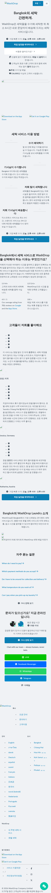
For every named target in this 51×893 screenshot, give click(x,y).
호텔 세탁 (12, 838)
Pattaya (39, 765)
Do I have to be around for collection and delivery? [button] (23, 579)
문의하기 (23, 719)
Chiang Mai (38, 747)
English (11, 743)
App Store (12, 309)
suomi (10, 767)
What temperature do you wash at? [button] (17, 587)
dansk (10, 752)
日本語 (11, 782)
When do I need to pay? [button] (12, 563)
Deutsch (11, 757)
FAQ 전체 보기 (27, 603)
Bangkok (37, 743)
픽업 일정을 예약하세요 (24, 44)
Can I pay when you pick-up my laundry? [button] (19, 595)
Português (12, 801)
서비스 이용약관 (13, 868)
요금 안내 (23, 714)
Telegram (27, 678)
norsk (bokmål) (14, 792)
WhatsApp (27, 671)
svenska (11, 811)
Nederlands (13, 797)
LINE (27, 657)
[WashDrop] (11, 3)
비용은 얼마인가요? (24, 52)
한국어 (11, 787)
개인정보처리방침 (14, 876)
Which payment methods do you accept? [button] (19, 571)
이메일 (27, 685)
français (11, 772)
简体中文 (12, 816)
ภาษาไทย (12, 747)
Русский (12, 806)
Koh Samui (40, 759)
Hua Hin (40, 752)
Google (18, 305)
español (11, 762)
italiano (11, 777)
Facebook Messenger (27, 664)
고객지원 (23, 724)
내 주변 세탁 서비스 (14, 831)
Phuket (39, 770)
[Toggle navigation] (46, 3)
